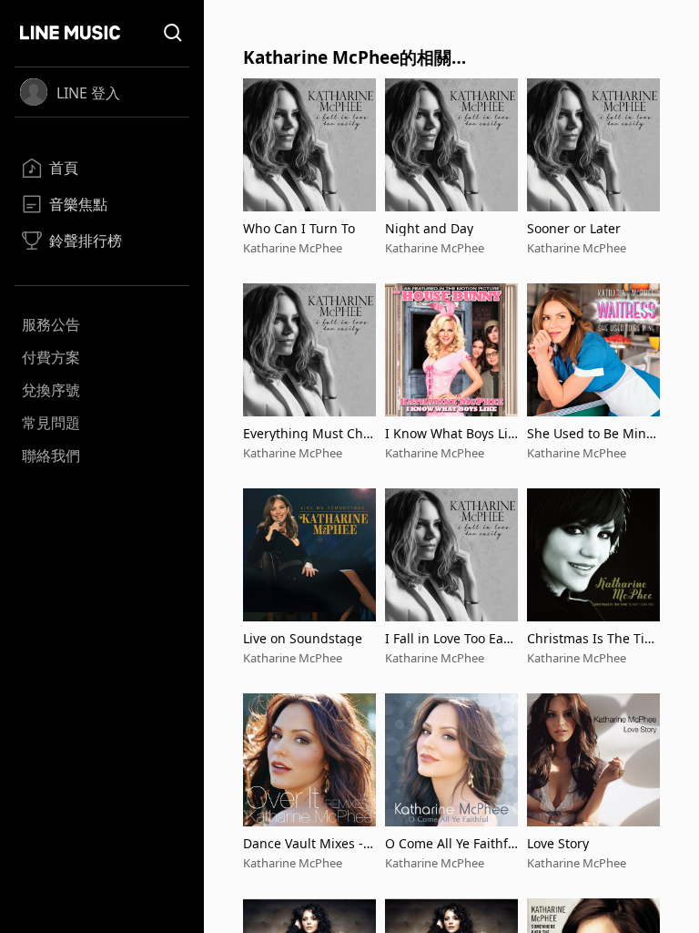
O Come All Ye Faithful (450, 843)
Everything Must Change (306, 433)
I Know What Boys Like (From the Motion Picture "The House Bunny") (450, 433)
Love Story (558, 843)
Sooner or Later (574, 228)
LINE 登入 (88, 93)
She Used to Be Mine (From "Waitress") (590, 433)
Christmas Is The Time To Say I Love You (591, 638)
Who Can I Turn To (299, 228)
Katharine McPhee (292, 248)
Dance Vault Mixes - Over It (303, 843)
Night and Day (429, 228)
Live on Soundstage (302, 638)
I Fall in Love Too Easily (451, 638)
